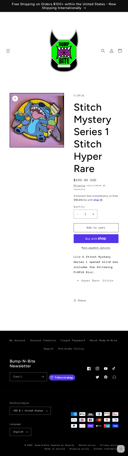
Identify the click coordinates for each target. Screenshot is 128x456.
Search (49, 348)
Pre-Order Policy (71, 348)
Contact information (106, 449)
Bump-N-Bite (42, 445)
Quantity (79, 206)
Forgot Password (73, 340)
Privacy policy (109, 445)
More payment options (96, 247)
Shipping (79, 185)
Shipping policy (79, 449)
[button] (8, 51)
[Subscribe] (42, 376)
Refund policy (87, 445)
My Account (18, 340)
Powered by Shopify (62, 445)
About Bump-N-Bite (103, 340)
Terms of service (54, 449)
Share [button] (82, 300)
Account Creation (43, 340)
